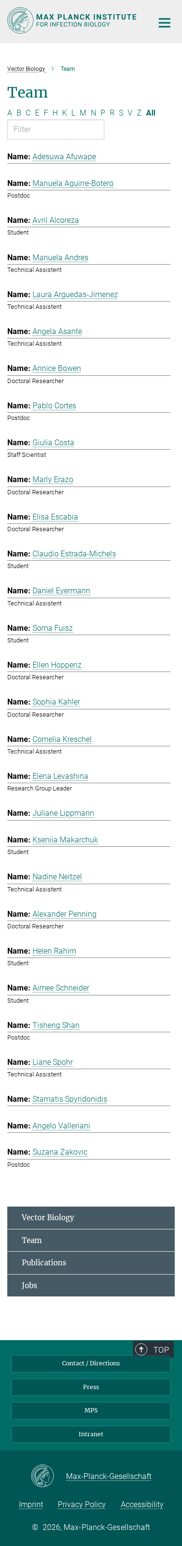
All (150, 113)
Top (161, 1350)
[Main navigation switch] (164, 23)
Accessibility (142, 1504)
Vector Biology (48, 1217)
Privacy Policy (82, 1504)
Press (91, 1387)
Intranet (91, 1434)
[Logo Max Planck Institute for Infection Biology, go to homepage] (72, 20)
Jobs (29, 1285)
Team (32, 1240)
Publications (44, 1262)
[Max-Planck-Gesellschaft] (48, 1476)
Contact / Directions (91, 1363)
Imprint (31, 1504)
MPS (91, 1410)
